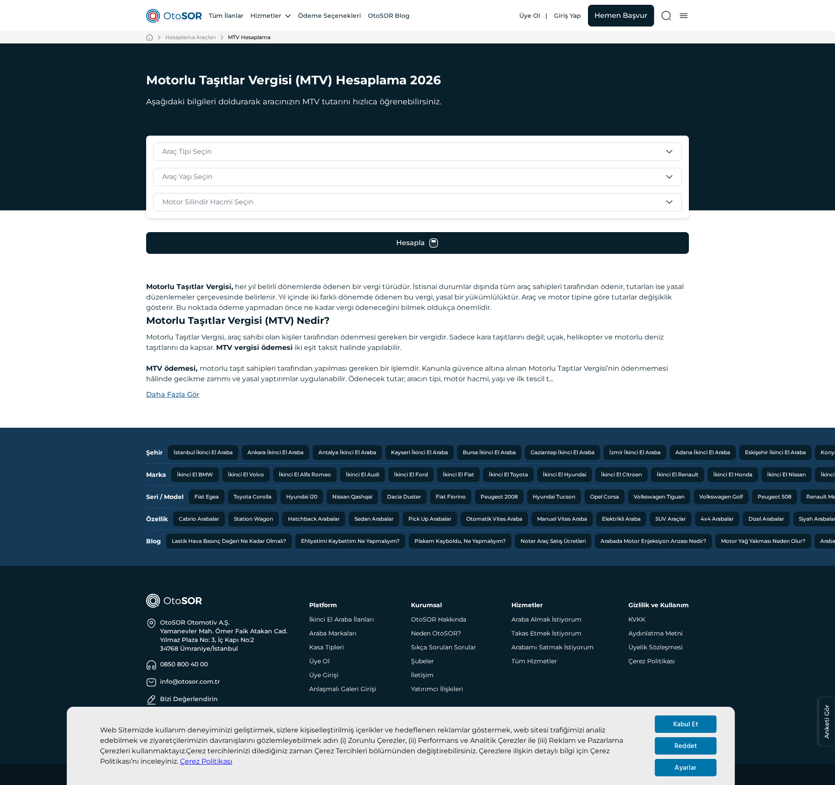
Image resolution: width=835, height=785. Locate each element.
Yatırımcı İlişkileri (437, 689)
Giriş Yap (567, 16)
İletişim (422, 675)
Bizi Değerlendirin (189, 699)
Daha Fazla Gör (173, 394)
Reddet (686, 746)
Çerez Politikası (206, 761)
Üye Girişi (323, 675)
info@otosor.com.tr (190, 681)
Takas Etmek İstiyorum (546, 633)
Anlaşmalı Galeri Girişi (342, 689)
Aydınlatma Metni (655, 633)
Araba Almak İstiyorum (546, 619)
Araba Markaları (333, 633)
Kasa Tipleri (326, 647)
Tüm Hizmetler (534, 661)
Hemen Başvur (621, 15)
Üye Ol (529, 16)
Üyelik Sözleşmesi (655, 647)
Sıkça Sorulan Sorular (443, 647)
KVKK (636, 619)
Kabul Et (685, 724)
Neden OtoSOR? (436, 633)
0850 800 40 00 (184, 664)
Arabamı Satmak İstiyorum (552, 647)
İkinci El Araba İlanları (341, 619)
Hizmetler (265, 16)
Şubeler (422, 661)
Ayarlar (686, 767)
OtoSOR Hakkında (438, 619)
